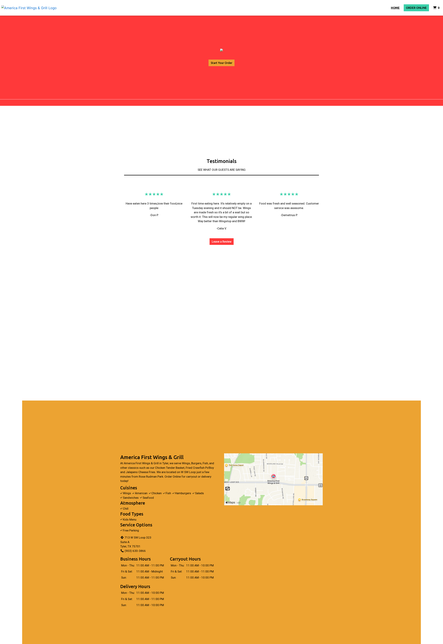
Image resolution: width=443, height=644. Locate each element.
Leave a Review (221, 241)
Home (395, 7)
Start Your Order (221, 62)
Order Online (416, 7)
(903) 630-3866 (135, 551)
